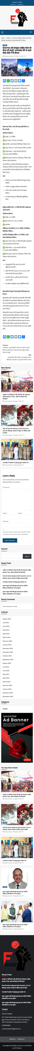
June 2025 (6, 670)
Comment (6, 487)
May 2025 (6, 674)
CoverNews (28, 1045)
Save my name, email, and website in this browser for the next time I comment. (16, 533)
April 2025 (6, 678)
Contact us (20, 4)
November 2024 (8, 696)
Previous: (16, 349)
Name (5, 513)
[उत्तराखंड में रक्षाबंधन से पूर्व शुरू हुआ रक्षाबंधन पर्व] (17, 449)
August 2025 (7, 663)
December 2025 (8, 648)
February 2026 (7, 641)
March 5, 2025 (19, 56)
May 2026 (6, 630)
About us (13, 4)
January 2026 (7, 645)
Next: (18, 357)
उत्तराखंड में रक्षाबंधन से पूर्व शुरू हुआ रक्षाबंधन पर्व (16, 463)
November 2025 (8, 652)
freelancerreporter (9, 56)
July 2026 (6, 622)
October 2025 (7, 656)
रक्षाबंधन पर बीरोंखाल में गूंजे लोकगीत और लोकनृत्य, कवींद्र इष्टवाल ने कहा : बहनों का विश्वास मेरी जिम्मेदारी (16, 396)
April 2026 (6, 633)
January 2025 (7, 689)
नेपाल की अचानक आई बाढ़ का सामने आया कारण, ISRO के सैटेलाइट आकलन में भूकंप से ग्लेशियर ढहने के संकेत (16, 431)
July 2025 (6, 667)
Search (4, 549)
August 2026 (7, 619)
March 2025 (6, 682)
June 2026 (6, 626)
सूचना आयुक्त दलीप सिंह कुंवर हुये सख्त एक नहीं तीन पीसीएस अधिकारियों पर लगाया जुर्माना (15, 587)
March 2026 (6, 637)
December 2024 (8, 693)
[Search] (31, 32)
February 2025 (7, 685)
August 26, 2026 (18, 465)
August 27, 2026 (18, 401)
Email (20, 513)
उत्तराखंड (5, 45)
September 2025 (8, 659)
